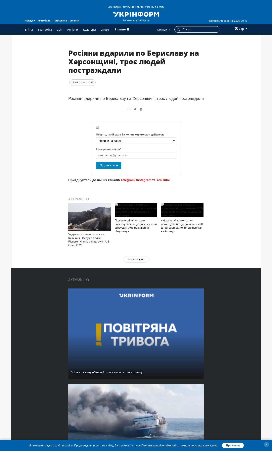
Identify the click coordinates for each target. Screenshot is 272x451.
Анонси (74, 20)
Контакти (163, 29)
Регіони (72, 29)
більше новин (136, 259)
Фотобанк (44, 20)
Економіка (45, 29)
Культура (89, 29)
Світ (60, 29)
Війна (29, 29)
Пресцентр (60, 20)
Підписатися (109, 165)
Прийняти (233, 445)
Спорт (105, 29)
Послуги (30, 20)
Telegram (128, 180)
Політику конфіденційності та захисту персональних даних (179, 445)
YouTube (163, 180)
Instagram (143, 180)
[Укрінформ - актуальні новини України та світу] (136, 14)
